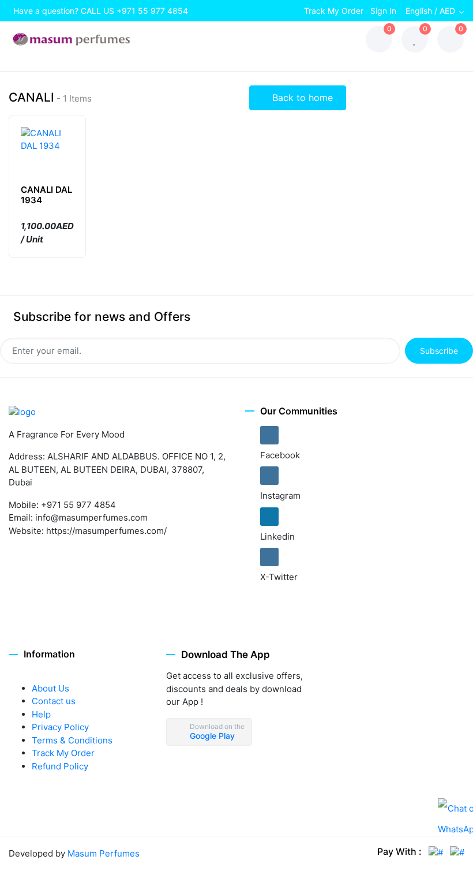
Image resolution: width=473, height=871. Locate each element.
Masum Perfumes (103, 853)
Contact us (54, 701)
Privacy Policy (60, 727)
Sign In (383, 11)
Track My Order (333, 11)
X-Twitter (279, 576)
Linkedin (277, 536)
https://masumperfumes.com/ (106, 530)
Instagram (280, 495)
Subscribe (439, 351)
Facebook (280, 455)
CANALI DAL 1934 (46, 194)
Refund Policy (60, 766)
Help (41, 714)
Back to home (301, 97)
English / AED (430, 11)
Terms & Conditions (72, 740)
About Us (50, 688)
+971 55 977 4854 (152, 11)
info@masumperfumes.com (91, 517)
